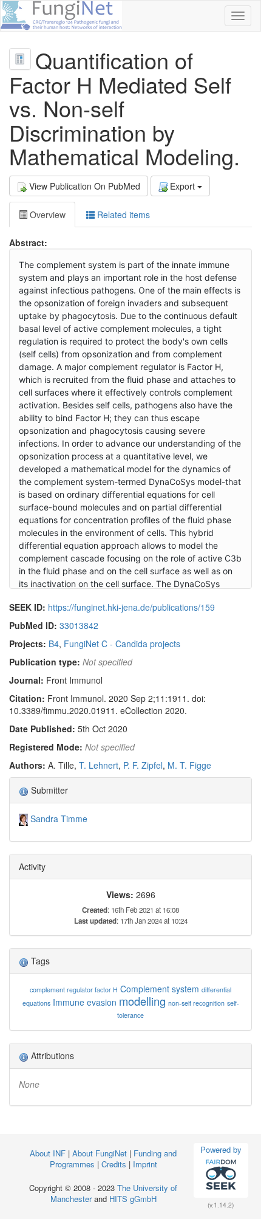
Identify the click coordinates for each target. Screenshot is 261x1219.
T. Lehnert (98, 765)
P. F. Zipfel (143, 765)
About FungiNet (99, 1153)
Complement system (159, 989)
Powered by (221, 1149)
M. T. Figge (189, 765)
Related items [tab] (122, 214)
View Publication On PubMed (84, 186)
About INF (48, 1153)
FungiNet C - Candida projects (122, 643)
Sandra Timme (58, 818)
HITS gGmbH (133, 1198)
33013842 (78, 625)
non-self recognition (196, 1003)
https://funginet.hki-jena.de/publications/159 (131, 607)
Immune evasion (85, 1002)
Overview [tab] (46, 214)
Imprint (145, 1164)
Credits (113, 1164)
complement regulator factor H (74, 989)
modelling (142, 1001)
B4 (54, 643)
